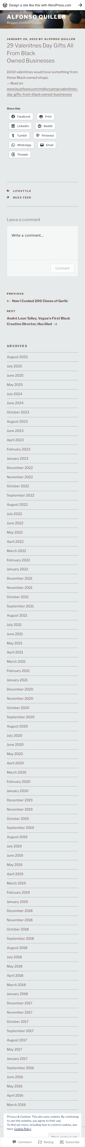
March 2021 (16, 662)
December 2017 (19, 1003)
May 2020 (15, 754)
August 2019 (17, 837)
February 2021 (18, 671)
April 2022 (15, 542)
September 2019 (20, 828)
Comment (62, 268)
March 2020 (16, 772)
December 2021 (19, 578)
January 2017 (17, 1059)
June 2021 (15, 634)
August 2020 (17, 726)
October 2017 (18, 1022)
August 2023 (17, 422)
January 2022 (17, 569)
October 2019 (18, 819)
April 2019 (15, 874)
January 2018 (17, 994)
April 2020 (15, 763)
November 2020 (20, 699)
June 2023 (15, 431)
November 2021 (19, 588)
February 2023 (18, 449)
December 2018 (20, 911)
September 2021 (20, 606)
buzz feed (22, 197)
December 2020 (20, 689)
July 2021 (14, 625)
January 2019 (17, 902)
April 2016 (15, 1095)
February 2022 (18, 560)
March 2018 (16, 985)
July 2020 (14, 736)
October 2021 (18, 597)
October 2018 (18, 929)
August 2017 (17, 1040)
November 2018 (20, 920)
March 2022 (16, 551)
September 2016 (20, 1068)
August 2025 (17, 357)
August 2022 (17, 505)
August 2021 (17, 615)
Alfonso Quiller (36, 17)
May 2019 (14, 865)
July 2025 (14, 366)
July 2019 (14, 846)
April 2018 (15, 976)
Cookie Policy (22, 1129)
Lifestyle (22, 191)
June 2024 (15, 403)
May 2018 (14, 966)
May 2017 (14, 1049)
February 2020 (18, 782)
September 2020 (20, 717)
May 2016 (14, 1086)
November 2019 (20, 809)
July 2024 (14, 394)
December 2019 (20, 800)
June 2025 (15, 375)
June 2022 (15, 523)
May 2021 (14, 643)
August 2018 (17, 948)
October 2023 (18, 412)
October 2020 (18, 708)
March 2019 (16, 883)
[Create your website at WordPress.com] (42, 5)
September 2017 (20, 1031)
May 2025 (15, 385)
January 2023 (17, 459)
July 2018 (14, 957)
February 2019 (18, 893)
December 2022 (20, 468)
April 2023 (15, 440)
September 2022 (20, 495)
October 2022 (18, 486)
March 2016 (16, 1105)
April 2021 (15, 652)
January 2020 (17, 791)
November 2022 (20, 477)
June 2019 (15, 855)
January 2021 (17, 680)
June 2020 (15, 745)
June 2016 (15, 1077)
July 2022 (14, 514)
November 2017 (19, 1012)
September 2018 (20, 939)
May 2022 (15, 532)
